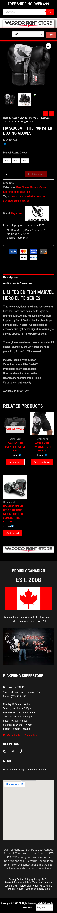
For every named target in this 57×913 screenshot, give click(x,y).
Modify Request (16, 888)
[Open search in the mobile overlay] (28, 12)
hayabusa (15, 196)
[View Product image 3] (39, 99)
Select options (42, 461)
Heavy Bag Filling (43, 885)
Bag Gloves (22, 187)
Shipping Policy (32, 879)
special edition (22, 191)
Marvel (33, 117)
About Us (32, 769)
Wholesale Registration (38, 888)
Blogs (22, 769)
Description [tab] (10, 277)
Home (6, 117)
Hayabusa (16, 213)
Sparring (8, 191)
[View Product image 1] (9, 99)
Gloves (23, 117)
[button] (5, 35)
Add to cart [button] (12, 533)
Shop (14, 769)
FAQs (44, 879)
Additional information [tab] (18, 283)
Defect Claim (26, 885)
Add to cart (36, 174)
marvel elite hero (31, 196)
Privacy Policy (16, 879)
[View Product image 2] (24, 99)
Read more (15, 461)
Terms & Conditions (42, 882)
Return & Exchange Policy (18, 882)
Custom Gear (11, 885)
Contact (43, 769)
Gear (14, 117)
